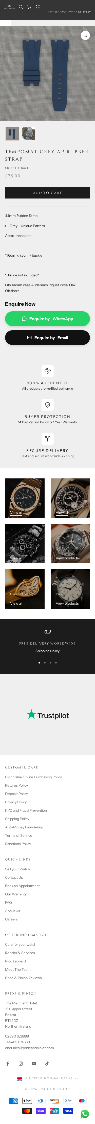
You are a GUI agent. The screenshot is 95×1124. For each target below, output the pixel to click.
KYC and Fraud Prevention (26, 810)
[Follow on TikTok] (47, 1063)
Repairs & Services (20, 953)
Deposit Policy (16, 793)
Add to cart (47, 193)
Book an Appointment (22, 886)
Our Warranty (16, 894)
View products (67, 558)
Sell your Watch (17, 869)
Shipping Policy (47, 651)
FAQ (8, 902)
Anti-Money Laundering (24, 827)
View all (16, 512)
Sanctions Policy (18, 844)
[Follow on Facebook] (7, 1063)
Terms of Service (18, 835)
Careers (11, 919)
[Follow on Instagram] (20, 1063)
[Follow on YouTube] (33, 1063)
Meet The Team (18, 969)
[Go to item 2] (28, 134)
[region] (47, 641)
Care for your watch (20, 944)
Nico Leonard (15, 961)
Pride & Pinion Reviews (23, 978)
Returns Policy (16, 785)
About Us (12, 911)
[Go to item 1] (12, 134)
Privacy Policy (16, 802)
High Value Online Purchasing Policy (33, 777)
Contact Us (14, 877)
